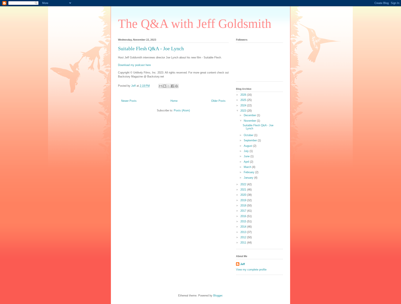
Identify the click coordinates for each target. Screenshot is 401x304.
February (249, 172)
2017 (243, 210)
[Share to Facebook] (172, 86)
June (247, 156)
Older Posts (218, 100)
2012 (243, 237)
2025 (243, 100)
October (249, 135)
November (250, 120)
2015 (243, 221)
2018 (243, 205)
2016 (243, 216)
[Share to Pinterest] (176, 86)
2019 (243, 200)
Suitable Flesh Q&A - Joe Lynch (151, 48)
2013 (243, 232)
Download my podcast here (134, 65)
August (248, 145)
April (247, 161)
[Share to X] (168, 86)
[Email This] (161, 86)
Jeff (242, 264)
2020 (243, 194)
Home (174, 100)
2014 (243, 226)
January (249, 177)
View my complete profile (251, 269)
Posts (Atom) (182, 110)
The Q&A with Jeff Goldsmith (194, 24)
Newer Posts (129, 100)
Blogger (217, 295)
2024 (243, 105)
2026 (243, 94)
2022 (243, 184)
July (247, 151)
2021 (243, 189)
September (251, 140)
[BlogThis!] (164, 86)
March (248, 167)
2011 (243, 242)
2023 (243, 110)
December (250, 115)
